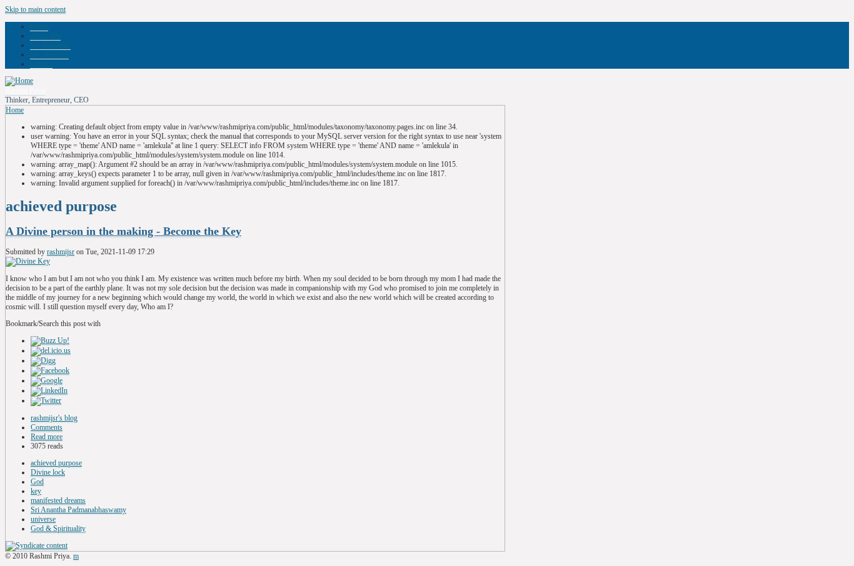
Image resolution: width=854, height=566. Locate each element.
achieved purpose (56, 463)
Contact (41, 63)
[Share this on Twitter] (46, 400)
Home (39, 26)
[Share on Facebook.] (50, 370)
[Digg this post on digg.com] (43, 360)
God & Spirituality (58, 528)
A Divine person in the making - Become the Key (123, 231)
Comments (47, 427)
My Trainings (50, 45)
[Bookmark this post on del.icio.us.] (51, 350)
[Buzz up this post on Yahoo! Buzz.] (50, 340)
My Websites (49, 54)
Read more (47, 436)
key (36, 491)
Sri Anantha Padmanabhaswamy (78, 509)
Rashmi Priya (25, 90)
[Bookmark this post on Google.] (47, 380)
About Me (45, 35)
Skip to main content (35, 9)
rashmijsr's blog (54, 418)
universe (43, 519)
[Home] (19, 81)
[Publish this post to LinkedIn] (49, 390)
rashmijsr (60, 251)
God (37, 481)
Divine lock (48, 472)
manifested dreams (58, 500)
